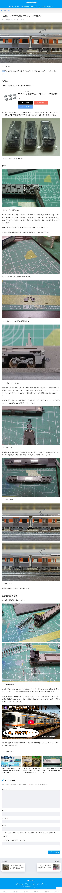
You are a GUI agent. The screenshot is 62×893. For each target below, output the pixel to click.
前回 (3, 71)
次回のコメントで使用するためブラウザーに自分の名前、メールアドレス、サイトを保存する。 (30, 833)
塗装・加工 (34, 6)
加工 (12, 751)
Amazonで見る (25, 102)
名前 (4, 811)
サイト (4, 825)
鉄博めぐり (50, 6)
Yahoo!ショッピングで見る (25, 106)
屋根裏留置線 (31, 2)
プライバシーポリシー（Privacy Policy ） (35, 884)
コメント (5, 789)
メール (5, 818)
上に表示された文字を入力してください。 (15, 840)
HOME (32, 881)
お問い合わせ (19, 884)
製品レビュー (12, 6)
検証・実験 (20, 6)
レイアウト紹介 (42, 6)
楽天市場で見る (40, 102)
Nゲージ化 (27, 6)
